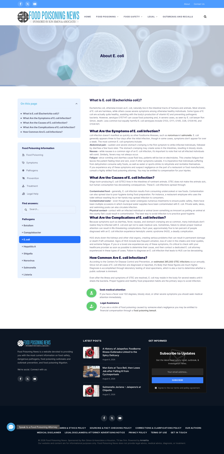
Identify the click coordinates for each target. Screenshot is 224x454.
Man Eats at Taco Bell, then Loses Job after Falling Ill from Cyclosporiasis (121, 371)
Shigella (28, 253)
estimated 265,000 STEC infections (172, 261)
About (187, 4)
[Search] (204, 16)
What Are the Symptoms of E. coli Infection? (47, 118)
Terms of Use (159, 432)
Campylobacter (32, 232)
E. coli (27, 239)
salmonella (186, 135)
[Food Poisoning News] (48, 16)
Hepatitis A (30, 246)
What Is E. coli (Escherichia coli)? (41, 113)
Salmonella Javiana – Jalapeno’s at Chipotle (122, 389)
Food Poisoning (106, 16)
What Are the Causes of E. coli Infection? (45, 122)
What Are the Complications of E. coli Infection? (49, 127)
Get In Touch (179, 432)
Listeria (28, 274)
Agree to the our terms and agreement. (179, 388)
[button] (76, 104)
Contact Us (199, 4)
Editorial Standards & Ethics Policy (63, 428)
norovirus (172, 135)
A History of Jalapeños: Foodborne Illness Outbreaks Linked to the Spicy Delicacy (122, 352)
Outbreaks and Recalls (178, 16)
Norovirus (29, 260)
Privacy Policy (138, 432)
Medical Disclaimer (49, 432)
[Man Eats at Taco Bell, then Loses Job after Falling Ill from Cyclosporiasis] (91, 371)
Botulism (28, 225)
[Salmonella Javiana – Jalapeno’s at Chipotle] (91, 391)
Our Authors (193, 428)
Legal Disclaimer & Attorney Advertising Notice (95, 432)
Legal (151, 16)
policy (186, 388)
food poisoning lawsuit (145, 310)
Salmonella (30, 267)
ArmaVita (144, 440)
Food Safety (132, 16)
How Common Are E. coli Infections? (42, 131)
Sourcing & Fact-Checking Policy (111, 428)
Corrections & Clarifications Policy (158, 428)
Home (87, 16)
